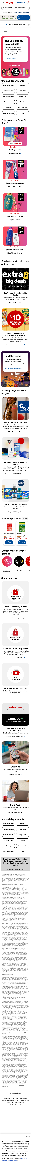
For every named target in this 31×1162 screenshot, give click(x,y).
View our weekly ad (14, 774)
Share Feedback (15, 1093)
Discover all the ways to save (14, 736)
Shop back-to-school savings (14, 344)
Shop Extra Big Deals (15, 302)
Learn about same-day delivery (15, 618)
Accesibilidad (4, 1100)
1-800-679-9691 (7, 1098)
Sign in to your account (15, 812)
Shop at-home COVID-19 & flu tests (14, 473)
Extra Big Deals (19, 571)
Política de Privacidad (14, 1100)
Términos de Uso (24, 1098)
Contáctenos (15, 1098)
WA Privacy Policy (25, 1100)
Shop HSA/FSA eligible (14, 512)
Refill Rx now (15, 696)
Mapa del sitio (10, 1102)
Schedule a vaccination (15, 431)
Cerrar (28, 1136)
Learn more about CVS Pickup (15, 658)
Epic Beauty (6, 571)
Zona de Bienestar (19, 1102)
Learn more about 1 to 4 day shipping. (17, 983)
